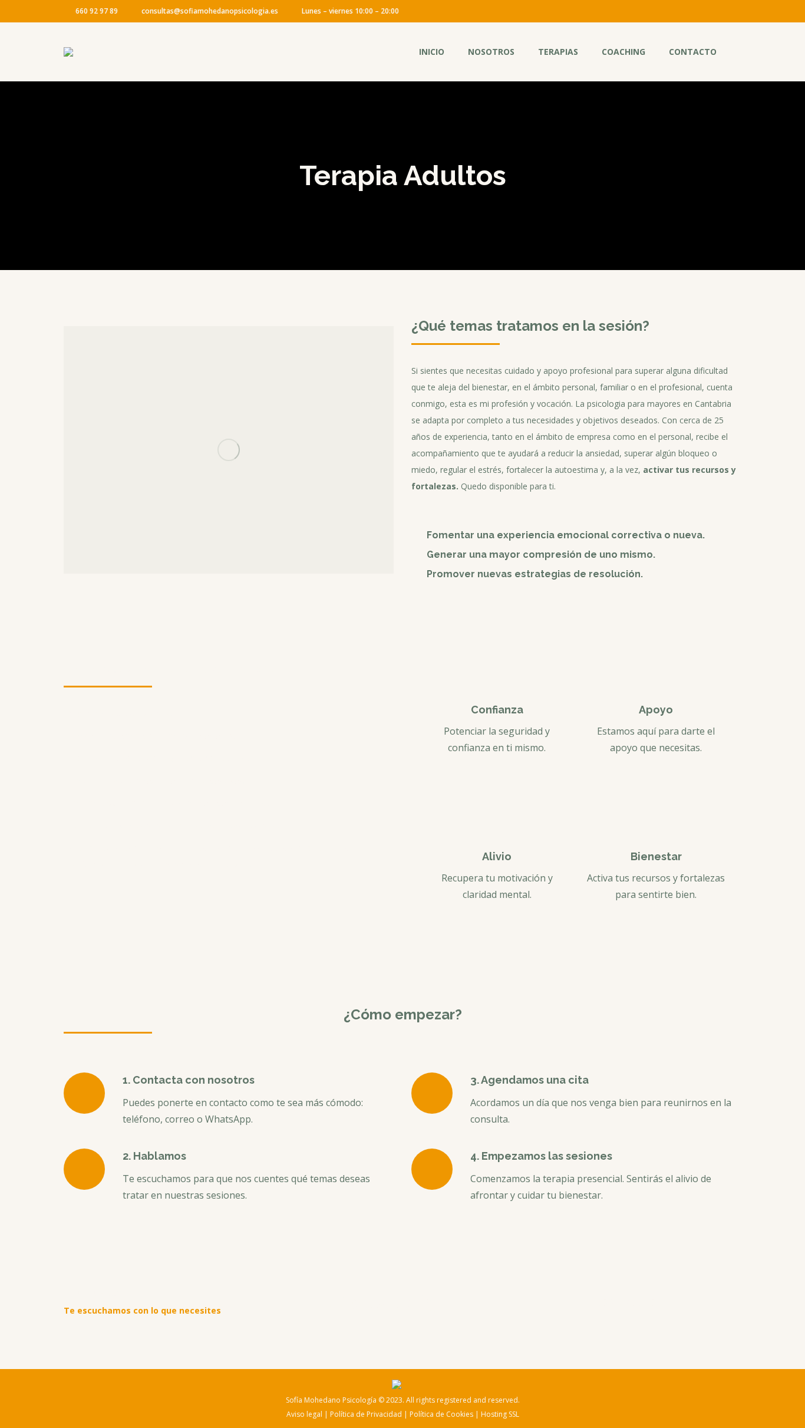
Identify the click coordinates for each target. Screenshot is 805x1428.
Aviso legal (304, 1414)
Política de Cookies (441, 1414)
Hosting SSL (500, 1414)
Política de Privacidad (366, 1414)
